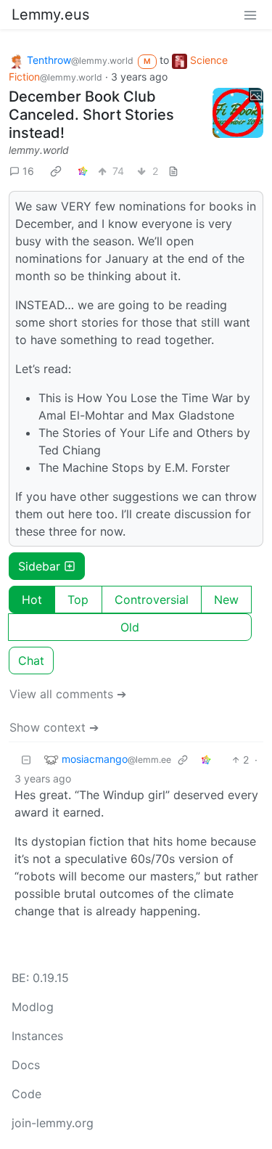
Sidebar (39, 566)
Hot (32, 599)
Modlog (33, 1006)
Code (26, 1094)
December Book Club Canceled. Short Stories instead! (91, 115)
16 (28, 171)
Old (129, 627)
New (226, 599)
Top (77, 599)
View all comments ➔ (67, 694)
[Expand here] (238, 113)
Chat (31, 660)
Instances (37, 1036)
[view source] (173, 171)
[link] (56, 171)
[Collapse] (26, 759)
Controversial (152, 599)
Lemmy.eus (50, 14)
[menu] (250, 14)
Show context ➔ (54, 727)
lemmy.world (39, 150)
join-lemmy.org (53, 1123)
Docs (26, 1065)
